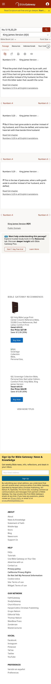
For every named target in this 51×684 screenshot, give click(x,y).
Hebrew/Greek (29, 46)
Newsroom (13, 536)
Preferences (13, 672)
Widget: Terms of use (17, 585)
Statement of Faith (16, 523)
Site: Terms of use (16, 582)
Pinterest (12, 647)
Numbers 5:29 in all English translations (20, 194)
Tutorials (12, 555)
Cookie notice (14, 578)
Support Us (13, 539)
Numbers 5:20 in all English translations (20, 138)
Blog (10, 533)
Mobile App (13, 526)
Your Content (43, 46)
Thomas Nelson (15, 617)
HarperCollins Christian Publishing (23, 608)
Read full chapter (10, 85)
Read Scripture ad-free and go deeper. (26, 10)
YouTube (11, 657)
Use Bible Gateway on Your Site (22, 558)
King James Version (17, 223)
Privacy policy (14, 569)
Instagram (12, 643)
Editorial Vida (14, 614)
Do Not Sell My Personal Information (25, 575)
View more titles (25, 409)
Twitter (11, 653)
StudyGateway (14, 601)
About (10, 516)
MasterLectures (15, 628)
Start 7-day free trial (15, 249)
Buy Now (17, 340)
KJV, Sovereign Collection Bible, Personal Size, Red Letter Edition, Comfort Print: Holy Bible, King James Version (25, 380)
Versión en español (16, 669)
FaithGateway (14, 597)
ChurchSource (14, 604)
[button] (47, 4)
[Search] (46, 29)
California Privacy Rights (19, 572)
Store (10, 530)
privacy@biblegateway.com (12, 500)
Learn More (34, 249)
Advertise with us (15, 562)
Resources (16, 46)
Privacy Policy (16, 498)
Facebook (12, 640)
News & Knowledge (16, 519)
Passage (5, 46)
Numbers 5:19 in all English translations (20, 88)
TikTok (11, 650)
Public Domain (14, 228)
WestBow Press (15, 621)
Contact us (12, 565)
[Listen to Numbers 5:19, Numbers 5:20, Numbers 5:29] (31, 54)
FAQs (10, 552)
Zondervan (12, 624)
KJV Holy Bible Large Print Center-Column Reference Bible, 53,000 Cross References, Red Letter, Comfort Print (25, 321)
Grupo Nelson (14, 611)
